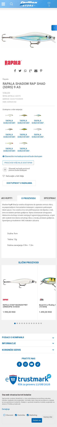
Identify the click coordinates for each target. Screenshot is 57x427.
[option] (28, 40)
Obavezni (9, 415)
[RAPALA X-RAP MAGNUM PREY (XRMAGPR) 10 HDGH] (19, 283)
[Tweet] (20, 71)
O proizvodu (28, 198)
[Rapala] (13, 62)
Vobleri (6, 93)
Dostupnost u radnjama (19, 183)
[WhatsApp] (25, 71)
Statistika (21, 415)
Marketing (33, 415)
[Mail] (35, 71)
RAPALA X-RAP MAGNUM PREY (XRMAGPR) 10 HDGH (15, 306)
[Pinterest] (41, 71)
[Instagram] (25, 364)
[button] (11, 4)
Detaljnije (6, 409)
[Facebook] (15, 71)
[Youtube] (31, 364)
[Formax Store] (29, 4)
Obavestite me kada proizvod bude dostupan (23, 156)
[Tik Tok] (37, 364)
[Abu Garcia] (41, 299)
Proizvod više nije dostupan (18, 163)
